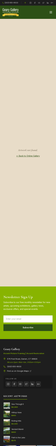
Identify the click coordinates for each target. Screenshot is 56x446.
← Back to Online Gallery (28, 156)
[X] (43, 2)
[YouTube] (39, 2)
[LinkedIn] (47, 2)
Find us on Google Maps (18, 371)
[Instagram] (30, 2)
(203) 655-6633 (11, 3)
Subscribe (28, 327)
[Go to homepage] (10, 12)
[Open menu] (51, 12)
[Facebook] (34, 2)
